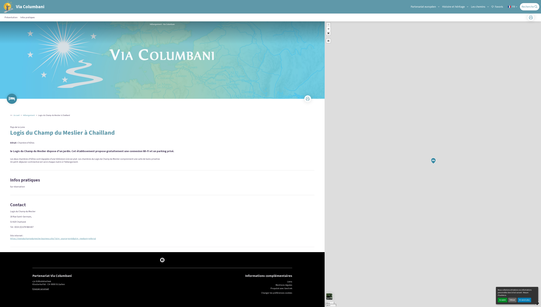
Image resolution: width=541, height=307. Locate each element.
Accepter (502, 300)
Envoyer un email (40, 289)
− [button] (328, 29)
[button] (328, 33)
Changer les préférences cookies (276, 293)
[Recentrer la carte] (328, 41)
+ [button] (328, 24)
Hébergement (29, 115)
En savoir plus (524, 300)
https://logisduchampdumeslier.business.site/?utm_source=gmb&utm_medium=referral (53, 238)
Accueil (17, 115)
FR (513, 7)
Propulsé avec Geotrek (281, 288)
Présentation (11, 17)
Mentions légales (284, 285)
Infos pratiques (27, 17)
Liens (289, 281)
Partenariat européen (423, 7)
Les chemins (478, 7)
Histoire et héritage (453, 7)
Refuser (512, 300)
